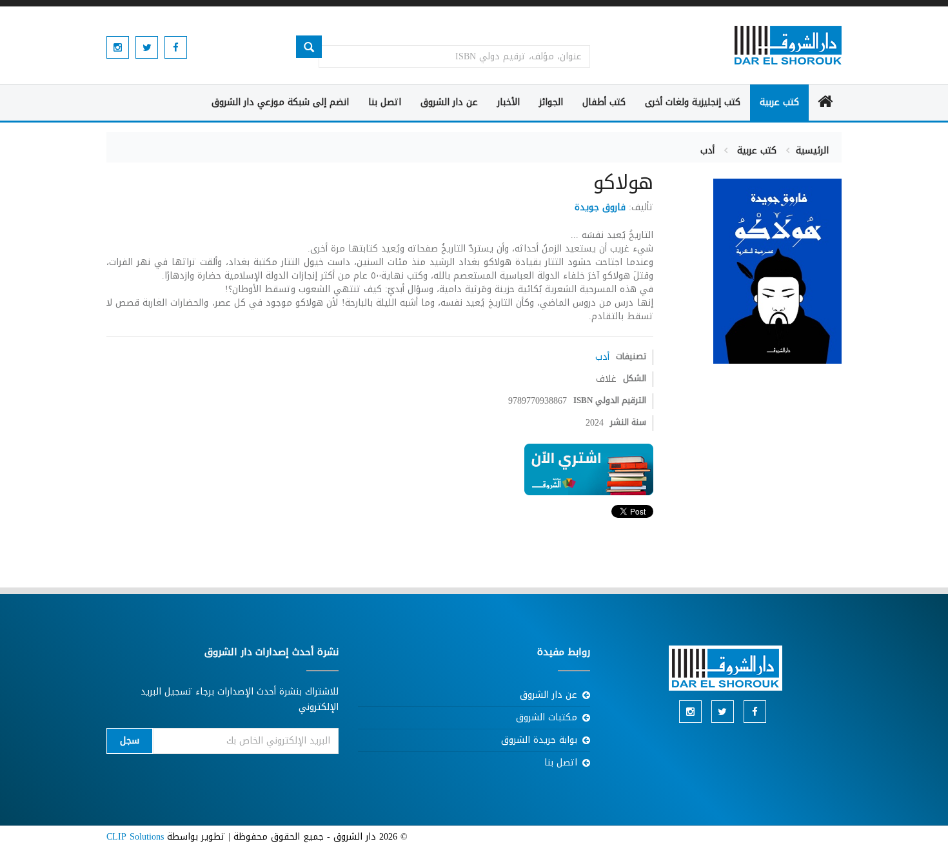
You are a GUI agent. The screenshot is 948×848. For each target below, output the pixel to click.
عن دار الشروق (449, 102)
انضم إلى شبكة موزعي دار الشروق (280, 102)
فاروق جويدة (600, 207)
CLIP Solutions (135, 836)
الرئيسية (812, 150)
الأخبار (508, 102)
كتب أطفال (604, 102)
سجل (129, 740)
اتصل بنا (384, 102)
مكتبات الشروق (546, 717)
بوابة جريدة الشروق (539, 740)
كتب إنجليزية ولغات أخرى (692, 102)
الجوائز (551, 102)
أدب (707, 150)
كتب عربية (779, 102)
